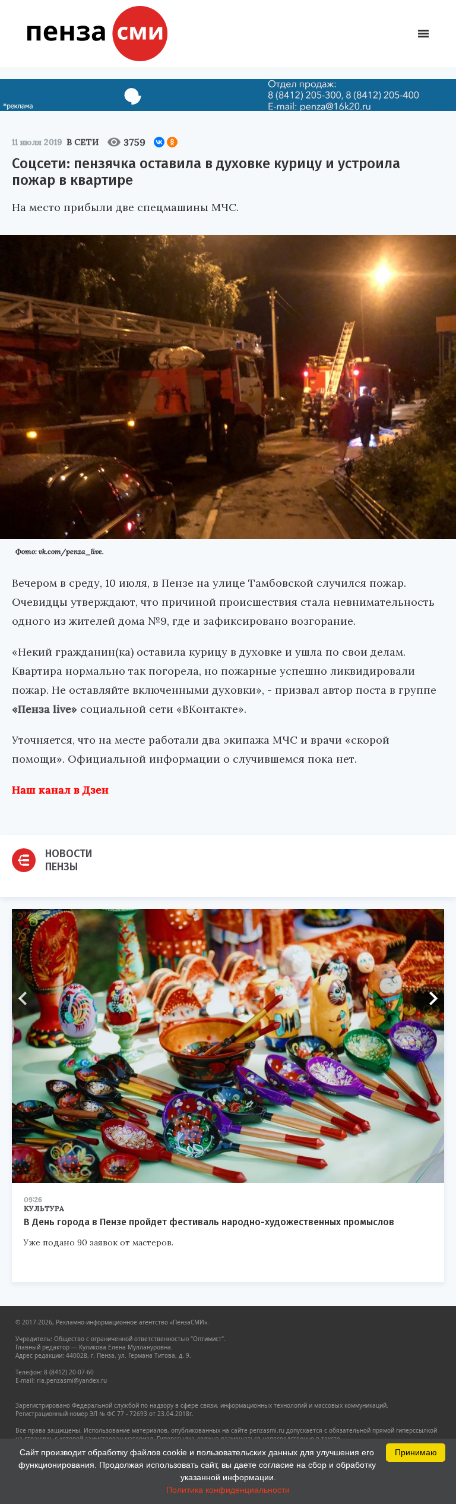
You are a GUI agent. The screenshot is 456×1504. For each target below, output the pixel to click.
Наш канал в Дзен (60, 790)
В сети (82, 142)
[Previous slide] (27, 999)
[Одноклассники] (172, 142)
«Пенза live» (44, 709)
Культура (44, 1208)
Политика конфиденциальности (228, 1489)
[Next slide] (429, 999)
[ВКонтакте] (159, 142)
